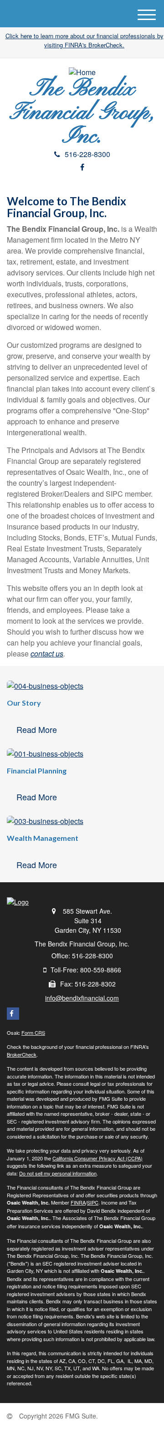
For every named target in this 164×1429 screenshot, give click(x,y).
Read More (36, 729)
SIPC (92, 1202)
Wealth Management (42, 838)
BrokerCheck (21, 1054)
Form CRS (33, 1032)
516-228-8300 (87, 154)
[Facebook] (82, 167)
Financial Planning (37, 770)
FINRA (78, 1202)
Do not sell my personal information (58, 1173)
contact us (47, 653)
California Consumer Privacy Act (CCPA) (97, 1158)
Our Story (24, 702)
